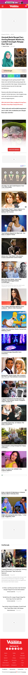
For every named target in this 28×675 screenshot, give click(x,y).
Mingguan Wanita (5, 34)
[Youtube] (18, 649)
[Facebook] (7, 649)
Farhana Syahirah (11, 591)
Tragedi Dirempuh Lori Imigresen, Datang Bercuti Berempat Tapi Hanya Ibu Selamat (13, 571)
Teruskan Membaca (14, 149)
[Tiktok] (15, 649)
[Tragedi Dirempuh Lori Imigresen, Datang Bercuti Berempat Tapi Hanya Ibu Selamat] (14, 558)
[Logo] (14, 6)
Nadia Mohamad (5, 575)
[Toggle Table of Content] (22, 71)
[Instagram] (10, 649)
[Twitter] (13, 649)
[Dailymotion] (21, 649)
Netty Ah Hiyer (6, 46)
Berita (12, 34)
